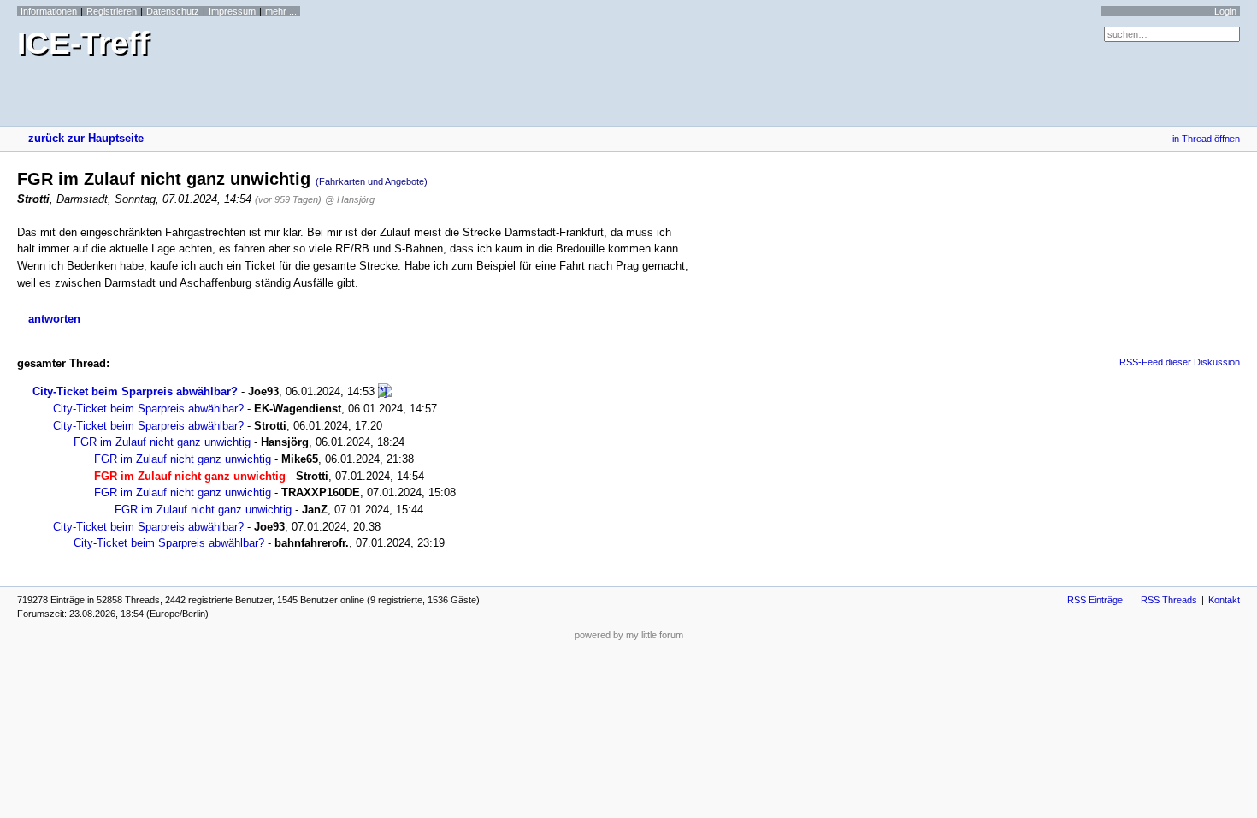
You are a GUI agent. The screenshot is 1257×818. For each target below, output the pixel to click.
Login (1225, 11)
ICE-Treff (83, 43)
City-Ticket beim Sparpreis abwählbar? (135, 391)
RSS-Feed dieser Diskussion (1179, 362)
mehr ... (281, 11)
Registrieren (111, 11)
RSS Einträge (1095, 600)
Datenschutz (172, 11)
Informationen (49, 11)
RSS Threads (1169, 600)
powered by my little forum (629, 635)
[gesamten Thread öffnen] (385, 391)
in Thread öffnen (1206, 138)
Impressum (232, 11)
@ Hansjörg (350, 199)
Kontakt (1224, 600)
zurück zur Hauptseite (86, 138)
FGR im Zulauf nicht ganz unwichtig (162, 442)
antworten (54, 318)
